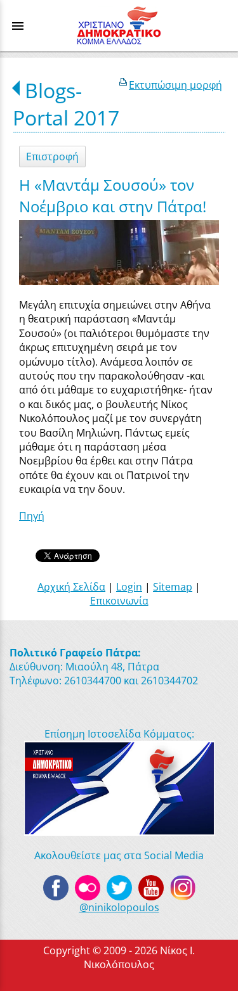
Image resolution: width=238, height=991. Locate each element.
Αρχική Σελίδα (71, 587)
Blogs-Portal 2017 (66, 104)
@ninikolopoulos (119, 907)
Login (129, 587)
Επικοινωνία (119, 601)
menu (17, 26)
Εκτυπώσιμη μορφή (175, 85)
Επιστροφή (52, 156)
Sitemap (172, 587)
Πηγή (31, 516)
